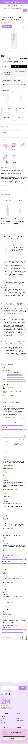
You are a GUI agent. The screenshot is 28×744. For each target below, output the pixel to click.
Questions (10, 364)
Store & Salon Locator (5, 722)
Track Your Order (4, 727)
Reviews (3, 364)
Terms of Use (18, 727)
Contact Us (3, 718)
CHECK (23, 84)
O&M (2, 14)
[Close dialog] (25, 731)
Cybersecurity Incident (20, 716)
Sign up (22, 688)
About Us (17, 718)
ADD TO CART (7, 117)
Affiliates (17, 722)
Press (17, 725)
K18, (17, 8)
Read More (4, 185)
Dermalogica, (13, 8)
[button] (14, 738)
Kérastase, (8, 8)
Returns (2, 725)
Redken (19, 8)
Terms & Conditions (20, 720)
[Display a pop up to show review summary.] (9, 113)
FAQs (2, 720)
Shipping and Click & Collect (5, 716)
